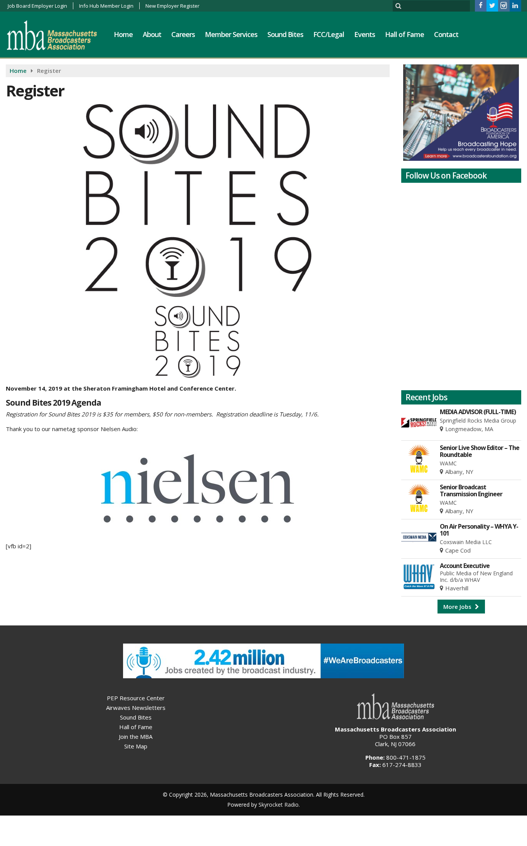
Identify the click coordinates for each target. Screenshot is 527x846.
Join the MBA (135, 736)
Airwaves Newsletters (136, 707)
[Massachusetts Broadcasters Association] (57, 35)
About (152, 34)
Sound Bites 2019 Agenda (53, 402)
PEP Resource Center (136, 698)
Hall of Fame (404, 34)
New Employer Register (172, 5)
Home (123, 34)
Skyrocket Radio (278, 804)
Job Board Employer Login (37, 5)
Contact (446, 34)
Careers (183, 34)
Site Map (135, 746)
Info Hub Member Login (106, 5)
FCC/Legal (328, 34)
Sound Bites (285, 34)
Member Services (231, 34)
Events (364, 34)
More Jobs (458, 606)
